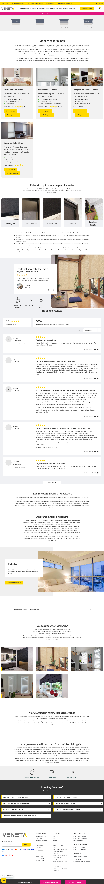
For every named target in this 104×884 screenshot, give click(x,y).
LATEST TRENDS (39, 856)
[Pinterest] (6, 855)
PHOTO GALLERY (40, 860)
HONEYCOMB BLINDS (41, 836)
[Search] (96, 8)
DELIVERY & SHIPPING (58, 845)
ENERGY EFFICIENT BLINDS (42, 854)
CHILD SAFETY (56, 843)
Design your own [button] (87, 8)
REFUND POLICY (56, 864)
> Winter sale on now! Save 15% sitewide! (52, 14)
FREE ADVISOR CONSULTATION (60, 849)
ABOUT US (55, 836)
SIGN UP (26, 845)
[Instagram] (9, 855)
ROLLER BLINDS (39, 838)
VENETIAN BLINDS (40, 843)
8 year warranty (50, 3)
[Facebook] (3, 855)
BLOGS (54, 838)
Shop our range (24, 8)
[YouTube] (12, 855)
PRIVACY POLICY (56, 870)
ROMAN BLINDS (39, 845)
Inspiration (72, 8)
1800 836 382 (6, 3)
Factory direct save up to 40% (65, 3)
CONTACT (55, 841)
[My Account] (102, 8)
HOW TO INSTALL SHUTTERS (79, 849)
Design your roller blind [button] (14, 582)
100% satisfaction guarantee (36, 3)
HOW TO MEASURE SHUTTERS (80, 838)
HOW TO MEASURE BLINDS (79, 836)
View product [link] (11, 111)
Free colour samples (44, 8)
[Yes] (95, 349)
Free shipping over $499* (19, 3)
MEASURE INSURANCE (78, 841)
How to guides (54, 8)
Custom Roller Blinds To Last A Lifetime (26, 609)
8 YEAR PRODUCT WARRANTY (60, 856)
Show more (51, 482)
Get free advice (33, 8)
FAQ (54, 847)
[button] (21, 107)
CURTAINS (38, 847)
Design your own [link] (13, 115)
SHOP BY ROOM (40, 858)
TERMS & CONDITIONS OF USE (60, 868)
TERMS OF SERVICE (57, 866)
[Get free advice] (99, 3)
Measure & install (64, 8)
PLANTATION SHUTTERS (41, 841)
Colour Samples (84, 753)
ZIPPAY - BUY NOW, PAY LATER (60, 862)
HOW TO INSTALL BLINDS (79, 847)
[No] (97, 349)
